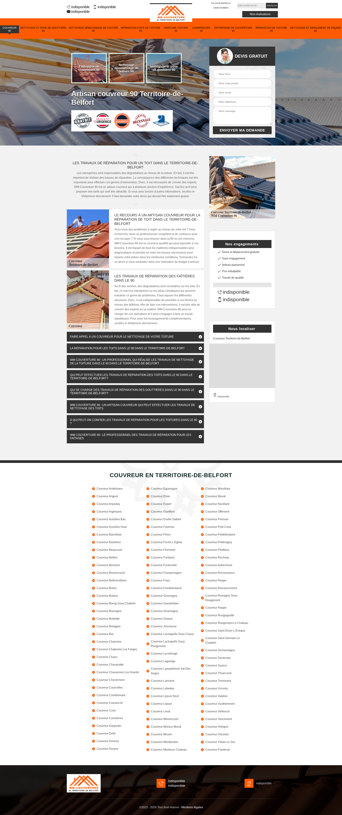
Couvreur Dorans (107, 748)
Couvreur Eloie (160, 496)
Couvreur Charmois (109, 641)
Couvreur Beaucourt (109, 549)
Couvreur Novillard (217, 503)
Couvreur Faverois (162, 526)
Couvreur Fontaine (163, 557)
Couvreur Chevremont (111, 679)
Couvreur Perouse (217, 519)
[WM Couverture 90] (171, 12)
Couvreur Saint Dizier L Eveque (225, 630)
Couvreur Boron (107, 588)
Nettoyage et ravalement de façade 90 (315, 29)
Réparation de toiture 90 (271, 29)
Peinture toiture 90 (176, 29)
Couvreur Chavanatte (110, 664)
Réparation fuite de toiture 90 (140, 29)
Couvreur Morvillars (217, 488)
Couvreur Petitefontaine (220, 534)
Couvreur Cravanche (110, 702)
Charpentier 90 (201, 29)
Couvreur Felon (161, 534)
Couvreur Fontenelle (164, 565)
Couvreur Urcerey (216, 688)
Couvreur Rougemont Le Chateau (226, 622)
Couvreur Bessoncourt (111, 572)
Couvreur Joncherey (164, 626)
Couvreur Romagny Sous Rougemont (221, 598)
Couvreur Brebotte (108, 618)
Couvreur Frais (160, 580)
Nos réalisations (260, 14)
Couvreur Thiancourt (218, 673)
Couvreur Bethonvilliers (111, 580)
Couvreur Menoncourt (164, 719)
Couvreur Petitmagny (218, 542)
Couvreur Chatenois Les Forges (117, 649)
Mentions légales (192, 807)
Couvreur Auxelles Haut (112, 526)
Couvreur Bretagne (109, 626)
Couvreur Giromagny (164, 595)
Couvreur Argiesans (109, 511)
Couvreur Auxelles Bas (111, 519)
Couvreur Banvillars (109, 534)
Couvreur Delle (106, 733)
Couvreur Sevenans (218, 657)
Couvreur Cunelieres (110, 718)
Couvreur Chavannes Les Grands (118, 672)
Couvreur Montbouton (164, 741)
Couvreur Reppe (215, 580)
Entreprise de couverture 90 (233, 29)
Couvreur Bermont (108, 565)
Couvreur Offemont (217, 511)
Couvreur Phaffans (217, 549)
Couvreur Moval (215, 496)
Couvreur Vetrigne (216, 726)
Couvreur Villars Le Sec (220, 741)
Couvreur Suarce (216, 665)
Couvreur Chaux (107, 656)
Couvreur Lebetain (162, 688)
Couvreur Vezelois (217, 734)
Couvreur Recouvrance (220, 572)
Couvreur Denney (108, 741)
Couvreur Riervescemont (221, 588)
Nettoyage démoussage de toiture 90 (93, 29)
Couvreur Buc (105, 633)
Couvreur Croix (106, 710)
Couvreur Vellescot (217, 711)
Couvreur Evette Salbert (166, 519)
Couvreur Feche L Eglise (166, 542)
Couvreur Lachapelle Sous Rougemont (168, 644)
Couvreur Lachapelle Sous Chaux (172, 633)
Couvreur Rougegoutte (219, 615)
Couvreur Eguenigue (164, 488)
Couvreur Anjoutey (108, 503)
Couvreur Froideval (217, 749)
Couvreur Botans (107, 595)
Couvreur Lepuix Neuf (165, 696)
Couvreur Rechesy (217, 557)
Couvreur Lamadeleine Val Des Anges (171, 671)
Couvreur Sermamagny (220, 650)
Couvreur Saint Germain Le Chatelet (222, 640)
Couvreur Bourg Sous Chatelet (116, 603)
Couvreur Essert (161, 503)
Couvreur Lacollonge (164, 653)
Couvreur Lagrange (163, 661)
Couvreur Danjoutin (109, 725)
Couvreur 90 (9, 29)
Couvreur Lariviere (162, 680)
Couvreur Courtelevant (111, 695)
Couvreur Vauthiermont (220, 703)
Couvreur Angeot (107, 496)
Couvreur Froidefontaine (166, 588)
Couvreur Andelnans (110, 488)
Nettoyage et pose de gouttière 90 (43, 29)
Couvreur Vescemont (218, 719)
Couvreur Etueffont (163, 511)
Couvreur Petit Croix (218, 526)
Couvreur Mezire (161, 734)
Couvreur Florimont (163, 549)
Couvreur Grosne (162, 618)
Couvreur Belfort (107, 557)
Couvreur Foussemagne (166, 572)
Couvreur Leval (160, 711)
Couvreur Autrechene (218, 565)
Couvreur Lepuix (161, 703)
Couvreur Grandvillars (165, 603)
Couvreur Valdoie (216, 696)
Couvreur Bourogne (109, 611)
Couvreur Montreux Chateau (169, 749)
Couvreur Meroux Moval (166, 726)
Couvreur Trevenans (218, 680)
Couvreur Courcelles (110, 687)
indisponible (80, 7)
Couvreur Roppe (215, 607)
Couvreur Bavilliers (109, 542)
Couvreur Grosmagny (164, 611)
